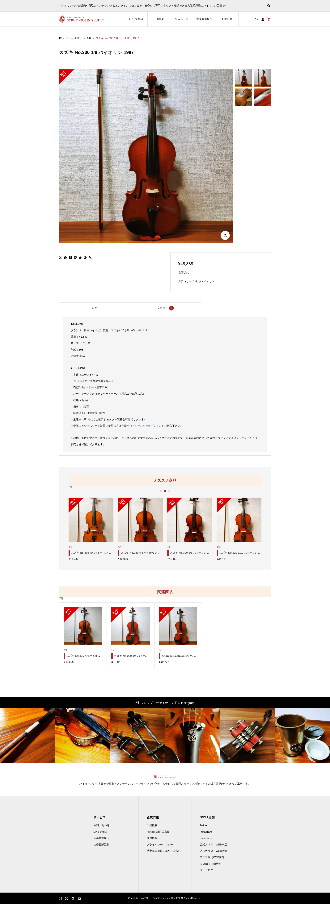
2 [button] (165, 491)
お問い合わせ (101, 825)
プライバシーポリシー (160, 844)
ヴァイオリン (206, 281)
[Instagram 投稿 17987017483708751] (137, 735)
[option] (91, 529)
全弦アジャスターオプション (144, 425)
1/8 (195, 281)
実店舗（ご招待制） (212, 863)
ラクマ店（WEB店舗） (213, 857)
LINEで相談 (136, 18)
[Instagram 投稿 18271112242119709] (82, 735)
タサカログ (206, 870)
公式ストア (181, 18)
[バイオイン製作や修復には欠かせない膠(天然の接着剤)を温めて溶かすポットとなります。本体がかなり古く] (302, 735)
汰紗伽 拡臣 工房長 (158, 831)
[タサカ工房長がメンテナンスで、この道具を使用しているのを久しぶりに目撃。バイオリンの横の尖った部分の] (247, 735)
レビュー (164, 307)
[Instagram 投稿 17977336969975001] (27, 735)
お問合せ (227, 18)
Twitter (204, 825)
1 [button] (161, 491)
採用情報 (152, 838)
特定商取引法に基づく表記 (163, 850)
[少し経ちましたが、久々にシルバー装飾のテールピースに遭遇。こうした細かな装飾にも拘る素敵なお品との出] (192, 735)
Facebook (206, 838)
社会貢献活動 (101, 844)
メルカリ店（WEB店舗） (215, 850)
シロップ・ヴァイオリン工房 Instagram (167, 703)
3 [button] (169, 491)
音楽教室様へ (204, 18)
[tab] (94, 307)
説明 (94, 307)
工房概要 (159, 18)
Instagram (206, 831)
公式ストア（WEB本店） (215, 844)
